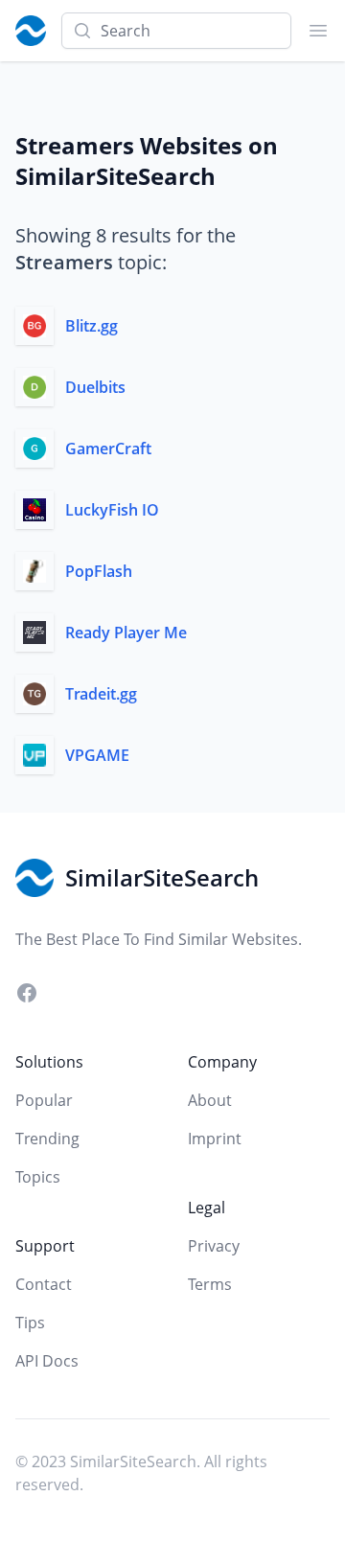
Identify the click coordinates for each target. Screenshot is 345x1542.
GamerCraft (108, 448)
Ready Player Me (126, 632)
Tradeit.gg (101, 693)
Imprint (215, 1138)
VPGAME (97, 755)
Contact (43, 1284)
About (210, 1100)
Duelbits (95, 387)
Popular (44, 1100)
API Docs (47, 1360)
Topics (37, 1176)
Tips (30, 1322)
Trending (47, 1138)
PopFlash (98, 571)
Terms (210, 1284)
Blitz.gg (91, 325)
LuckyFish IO (112, 509)
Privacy (214, 1245)
